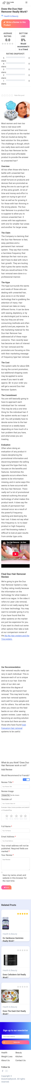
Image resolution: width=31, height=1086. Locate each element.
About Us (5, 1060)
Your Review (7, 855)
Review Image (7, 791)
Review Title (7, 782)
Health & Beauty (11, 16)
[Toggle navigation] (26, 2)
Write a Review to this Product (15, 23)
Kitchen (19, 1056)
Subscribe (17, 1042)
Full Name (6, 826)
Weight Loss (6, 1056)
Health (4, 1052)
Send (7, 887)
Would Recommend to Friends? (15, 775)
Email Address (8, 837)
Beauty (19, 1052)
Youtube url (6, 799)
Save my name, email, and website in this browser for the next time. (15, 878)
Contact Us (21, 1060)
